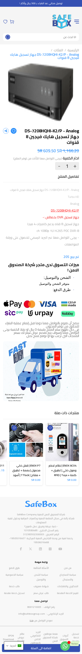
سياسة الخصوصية (14, 574)
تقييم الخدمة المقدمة (67, 593)
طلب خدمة (14, 586)
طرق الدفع (14, 568)
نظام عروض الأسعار (20, 637)
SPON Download (8, 637)
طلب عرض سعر (41, 593)
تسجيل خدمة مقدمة (14, 593)
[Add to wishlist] (14, 131)
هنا (31, 620)
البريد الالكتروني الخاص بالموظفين (35, 637)
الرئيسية (73, 50)
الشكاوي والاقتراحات (67, 586)
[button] (13, 645)
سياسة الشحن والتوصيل (41, 577)
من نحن (67, 568)
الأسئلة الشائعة (41, 568)
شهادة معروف (41, 586)
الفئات (58, 50)
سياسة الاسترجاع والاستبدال (68, 577)
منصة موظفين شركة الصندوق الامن (50, 637)
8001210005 (34, 607)
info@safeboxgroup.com (31, 613)
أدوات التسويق (64, 637)
